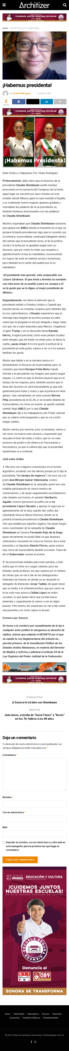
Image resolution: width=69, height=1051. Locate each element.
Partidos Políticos (31, 1018)
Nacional (57, 1014)
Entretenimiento (50, 1018)
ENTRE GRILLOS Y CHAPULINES (25, 28)
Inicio (7, 1014)
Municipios (33, 1014)
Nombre (8, 797)
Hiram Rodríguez (22, 93)
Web (5, 827)
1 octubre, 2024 (43, 93)
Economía (14, 1018)
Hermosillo (19, 1014)
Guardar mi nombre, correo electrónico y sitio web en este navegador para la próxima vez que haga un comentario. (35, 846)
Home (5, 28)
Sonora (45, 1014)
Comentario (10, 755)
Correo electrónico (14, 812)
